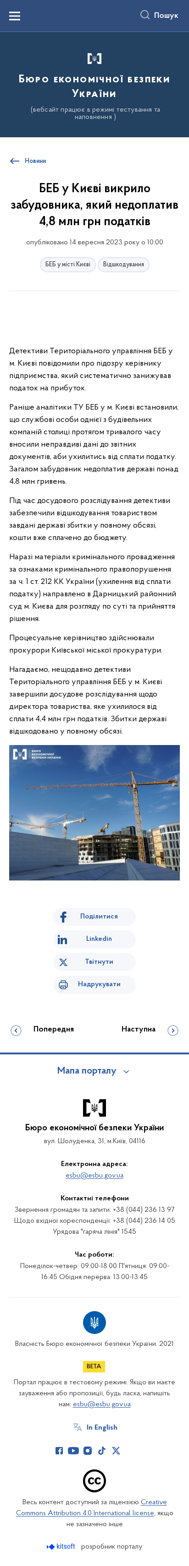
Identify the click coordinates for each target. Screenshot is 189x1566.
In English (102, 1427)
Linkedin (99, 939)
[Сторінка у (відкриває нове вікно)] (130, 1450)
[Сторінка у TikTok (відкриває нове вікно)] (101, 1450)
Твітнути (99, 962)
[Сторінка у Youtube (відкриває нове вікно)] (73, 1450)
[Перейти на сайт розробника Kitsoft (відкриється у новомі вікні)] (62, 1546)
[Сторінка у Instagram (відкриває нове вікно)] (87, 1450)
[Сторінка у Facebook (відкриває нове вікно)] (59, 1450)
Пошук (166, 16)
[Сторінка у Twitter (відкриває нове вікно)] (116, 1450)
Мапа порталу (87, 1071)
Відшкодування (123, 264)
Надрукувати (99, 984)
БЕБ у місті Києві (67, 264)
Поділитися (99, 916)
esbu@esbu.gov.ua (94, 1175)
